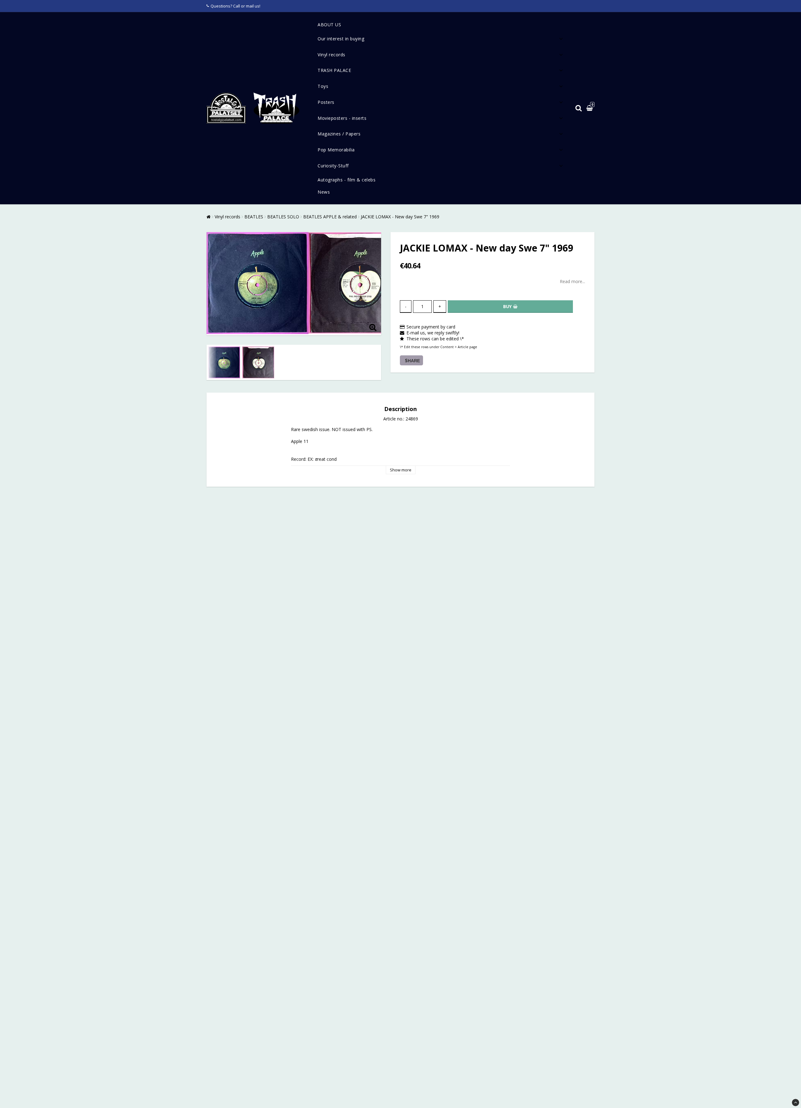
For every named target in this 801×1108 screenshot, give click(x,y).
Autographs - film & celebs (346, 180)
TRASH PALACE (334, 70)
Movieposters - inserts (342, 118)
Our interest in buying (341, 39)
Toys (323, 86)
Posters (326, 102)
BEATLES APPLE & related (330, 217)
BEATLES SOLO (283, 217)
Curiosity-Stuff (333, 166)
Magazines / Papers (339, 134)
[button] (590, 108)
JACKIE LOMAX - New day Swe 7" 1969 (400, 217)
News (324, 192)
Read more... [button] (572, 281)
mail (250, 6)
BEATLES (253, 217)
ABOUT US (329, 25)
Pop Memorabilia (336, 150)
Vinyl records (331, 55)
